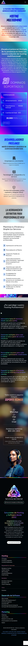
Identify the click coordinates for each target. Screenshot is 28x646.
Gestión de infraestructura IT (9, 600)
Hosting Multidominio (7, 562)
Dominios (4, 590)
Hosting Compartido (7, 560)
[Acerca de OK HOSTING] (14, 544)
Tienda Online (5, 617)
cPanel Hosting (5, 570)
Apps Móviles (5, 598)
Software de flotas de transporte (10, 605)
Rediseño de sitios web (7, 618)
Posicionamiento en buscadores (9, 620)
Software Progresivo (7, 602)
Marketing (4, 615)
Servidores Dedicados (7, 581)
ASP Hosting (5, 571)
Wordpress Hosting (6, 568)
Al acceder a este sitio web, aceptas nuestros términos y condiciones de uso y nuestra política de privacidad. (14, 633)
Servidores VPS (5, 582)
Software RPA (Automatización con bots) (12, 606)
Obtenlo (7, 123)
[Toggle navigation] (25, 2)
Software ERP (5, 603)
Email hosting (5, 575)
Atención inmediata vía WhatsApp (14, 502)
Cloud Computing (6, 584)
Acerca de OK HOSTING (14, 542)
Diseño (3, 622)
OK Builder (4, 559)
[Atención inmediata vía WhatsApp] (14, 504)
